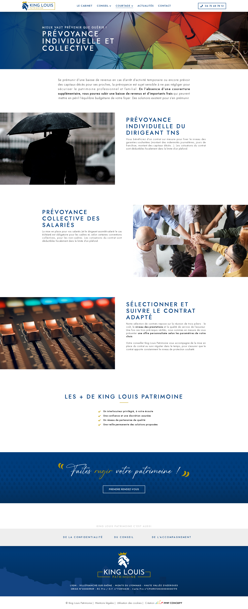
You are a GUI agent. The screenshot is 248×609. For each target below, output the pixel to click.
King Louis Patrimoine (80, 603)
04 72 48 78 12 (214, 6)
